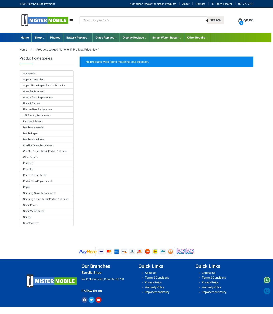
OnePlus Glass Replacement (38, 145)
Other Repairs (196, 37)
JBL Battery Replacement (37, 115)
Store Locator (224, 3)
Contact (200, 3)
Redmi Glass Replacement (37, 181)
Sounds (27, 217)
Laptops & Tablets (33, 121)
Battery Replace (76, 37)
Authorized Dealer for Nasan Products (153, 3)
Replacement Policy (157, 292)
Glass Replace (105, 37)
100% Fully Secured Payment (37, 3)
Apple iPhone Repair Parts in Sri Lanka (44, 85)
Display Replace (133, 37)
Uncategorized (31, 223)
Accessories (29, 73)
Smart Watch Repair (165, 37)
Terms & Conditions (157, 277)
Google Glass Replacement (38, 97)
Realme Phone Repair (35, 175)
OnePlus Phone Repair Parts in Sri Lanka (45, 151)
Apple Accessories (33, 79)
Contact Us (208, 272)
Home (25, 37)
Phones (55, 37)
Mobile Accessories (33, 127)
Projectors (28, 169)
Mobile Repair (30, 133)
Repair (26, 187)
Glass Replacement (33, 91)
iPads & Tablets (31, 103)
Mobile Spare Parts (33, 139)
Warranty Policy (154, 287)
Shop (38, 37)
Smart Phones (30, 205)
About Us (150, 272)
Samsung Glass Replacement (39, 193)
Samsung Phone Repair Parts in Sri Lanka (45, 199)
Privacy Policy (153, 282)
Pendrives (28, 163)
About (186, 3)
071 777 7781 (245, 3)
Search (215, 20)
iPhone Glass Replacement (38, 109)
